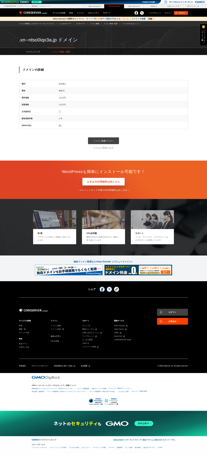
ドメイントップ (33, 52)
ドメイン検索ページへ (103, 141)
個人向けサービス (149, 447)
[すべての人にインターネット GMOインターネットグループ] (187, 2)
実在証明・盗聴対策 (38, 391)
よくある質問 (87, 340)
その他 (160, 447)
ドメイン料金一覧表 (61, 52)
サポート (106, 13)
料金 (71, 13)
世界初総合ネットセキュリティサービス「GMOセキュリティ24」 (52, 388)
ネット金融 (128, 447)
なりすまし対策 (124, 391)
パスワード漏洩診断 (82, 388)
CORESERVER (114, 6)
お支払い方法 (24, 347)
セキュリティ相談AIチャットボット (120, 388)
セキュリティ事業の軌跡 (139, 391)
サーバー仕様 (24, 333)
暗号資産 (138, 447)
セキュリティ (93, 13)
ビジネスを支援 (74, 447)
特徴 (20, 326)
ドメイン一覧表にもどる (104, 148)
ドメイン (80, 13)
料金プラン (23, 344)
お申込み (181, 13)
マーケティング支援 (99, 447)
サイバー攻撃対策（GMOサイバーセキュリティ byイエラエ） (66, 391)
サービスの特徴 (59, 13)
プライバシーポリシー (39, 366)
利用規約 (22, 366)
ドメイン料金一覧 (57, 329)
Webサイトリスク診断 (99, 388)
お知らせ (85, 343)
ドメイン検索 (56, 326)
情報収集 (119, 447)
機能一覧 (22, 329)
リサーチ (111, 447)
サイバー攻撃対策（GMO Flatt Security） (102, 391)
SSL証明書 (55, 341)
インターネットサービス (39, 447)
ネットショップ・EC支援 (58, 447)
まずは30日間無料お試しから (103, 181)
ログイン (172, 312)
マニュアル (86, 326)
